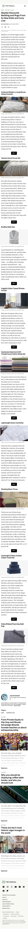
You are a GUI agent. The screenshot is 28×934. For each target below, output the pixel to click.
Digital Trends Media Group (8, 912)
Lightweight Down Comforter (12, 423)
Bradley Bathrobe (8, 227)
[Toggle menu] (25, 5)
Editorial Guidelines (6, 901)
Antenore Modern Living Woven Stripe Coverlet (13, 93)
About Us (4, 897)
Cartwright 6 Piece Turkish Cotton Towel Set (11, 556)
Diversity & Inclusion (15, 914)
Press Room (21, 916)
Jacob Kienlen (5, 24)
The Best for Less (10, 712)
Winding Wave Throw (9, 489)
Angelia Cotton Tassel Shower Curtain (13, 289)
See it (14, 153)
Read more (4, 768)
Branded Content (6, 908)
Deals (2, 712)
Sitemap (5, 918)
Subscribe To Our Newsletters (9, 895)
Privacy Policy (14, 916)
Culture (3, 717)
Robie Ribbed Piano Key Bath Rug (12, 625)
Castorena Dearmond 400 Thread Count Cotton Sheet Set (13, 353)
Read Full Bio (17, 705)
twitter (10, 699)
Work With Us (6, 914)
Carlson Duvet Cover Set (10, 158)
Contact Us (4, 899)
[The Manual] (8, 6)
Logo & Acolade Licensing (8, 904)
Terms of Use (6, 916)
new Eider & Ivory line (10, 44)
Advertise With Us (6, 906)
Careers (17, 912)
